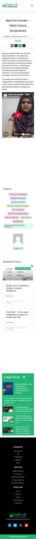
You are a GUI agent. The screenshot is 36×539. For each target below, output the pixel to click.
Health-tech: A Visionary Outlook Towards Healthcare (17, 288)
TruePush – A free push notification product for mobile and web (17, 314)
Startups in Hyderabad (18, 194)
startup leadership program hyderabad (14, 226)
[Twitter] (15, 525)
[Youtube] (26, 525)
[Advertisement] (18, 164)
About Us (18, 494)
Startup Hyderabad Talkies (18, 213)
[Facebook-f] (9, 525)
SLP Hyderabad (18, 210)
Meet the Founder (11, 217)
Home (18, 491)
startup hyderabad (18, 202)
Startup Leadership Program (18, 206)
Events (18, 497)
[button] (32, 5)
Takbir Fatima (26, 217)
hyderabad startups (18, 198)
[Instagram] (21, 525)
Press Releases (18, 500)
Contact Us (18, 503)
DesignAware (18, 221)
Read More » (10, 296)
